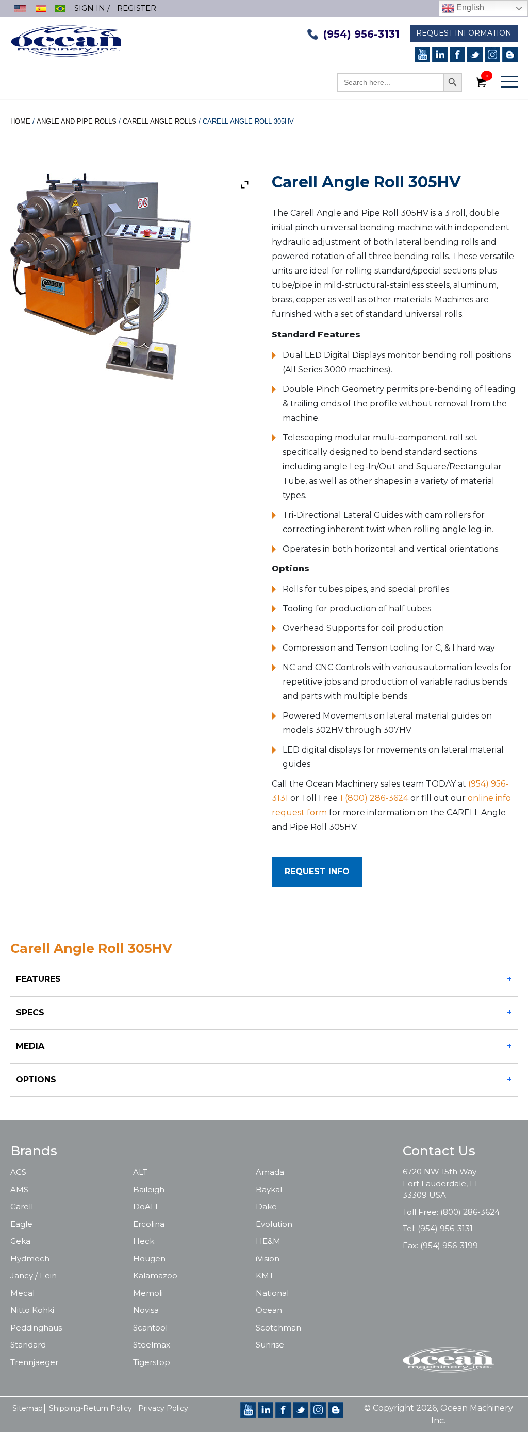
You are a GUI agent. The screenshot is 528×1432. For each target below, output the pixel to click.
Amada (270, 1172)
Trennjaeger (34, 1362)
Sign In (89, 8)
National (272, 1293)
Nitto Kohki (32, 1310)
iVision (267, 1259)
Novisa (146, 1310)
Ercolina (148, 1224)
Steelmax (151, 1345)
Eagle (21, 1224)
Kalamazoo (155, 1276)
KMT (265, 1276)
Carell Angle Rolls (159, 121)
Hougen (149, 1259)
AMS (19, 1190)
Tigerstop (151, 1362)
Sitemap (27, 1408)
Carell (21, 1207)
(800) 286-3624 (470, 1212)
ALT (140, 1172)
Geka (20, 1241)
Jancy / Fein (33, 1276)
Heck (143, 1241)
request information (464, 33)
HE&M (268, 1241)
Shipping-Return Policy (90, 1408)
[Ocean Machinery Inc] (67, 40)
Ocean (269, 1310)
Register (136, 8)
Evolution (274, 1224)
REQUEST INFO (317, 871)
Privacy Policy (163, 1408)
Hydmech (30, 1259)
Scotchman (278, 1328)
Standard (28, 1345)
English (469, 7)
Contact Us (439, 1150)
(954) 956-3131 (361, 34)
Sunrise (270, 1345)
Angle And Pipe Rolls (77, 121)
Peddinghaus (36, 1328)
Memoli (148, 1293)
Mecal (22, 1293)
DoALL (146, 1207)
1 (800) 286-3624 (374, 798)
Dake (266, 1207)
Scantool (150, 1328)
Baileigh (148, 1190)
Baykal (269, 1190)
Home (20, 121)
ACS (18, 1172)
